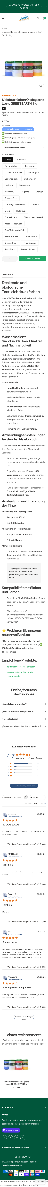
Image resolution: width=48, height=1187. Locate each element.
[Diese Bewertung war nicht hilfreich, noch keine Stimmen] (43, 844)
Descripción (7, 274)
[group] (24, 68)
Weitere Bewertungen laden (24, 1017)
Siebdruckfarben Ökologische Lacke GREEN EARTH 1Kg (16, 1083)
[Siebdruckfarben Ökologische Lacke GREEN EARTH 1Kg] (16, 1064)
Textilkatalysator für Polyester (21, 666)
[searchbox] (13, 797)
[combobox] (35, 804)
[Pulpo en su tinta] (24, 18)
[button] (7, 6)
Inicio (4, 28)
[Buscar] (38, 18)
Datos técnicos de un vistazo (14, 148)
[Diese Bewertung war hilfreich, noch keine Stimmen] (38, 844)
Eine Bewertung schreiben (24, 786)
